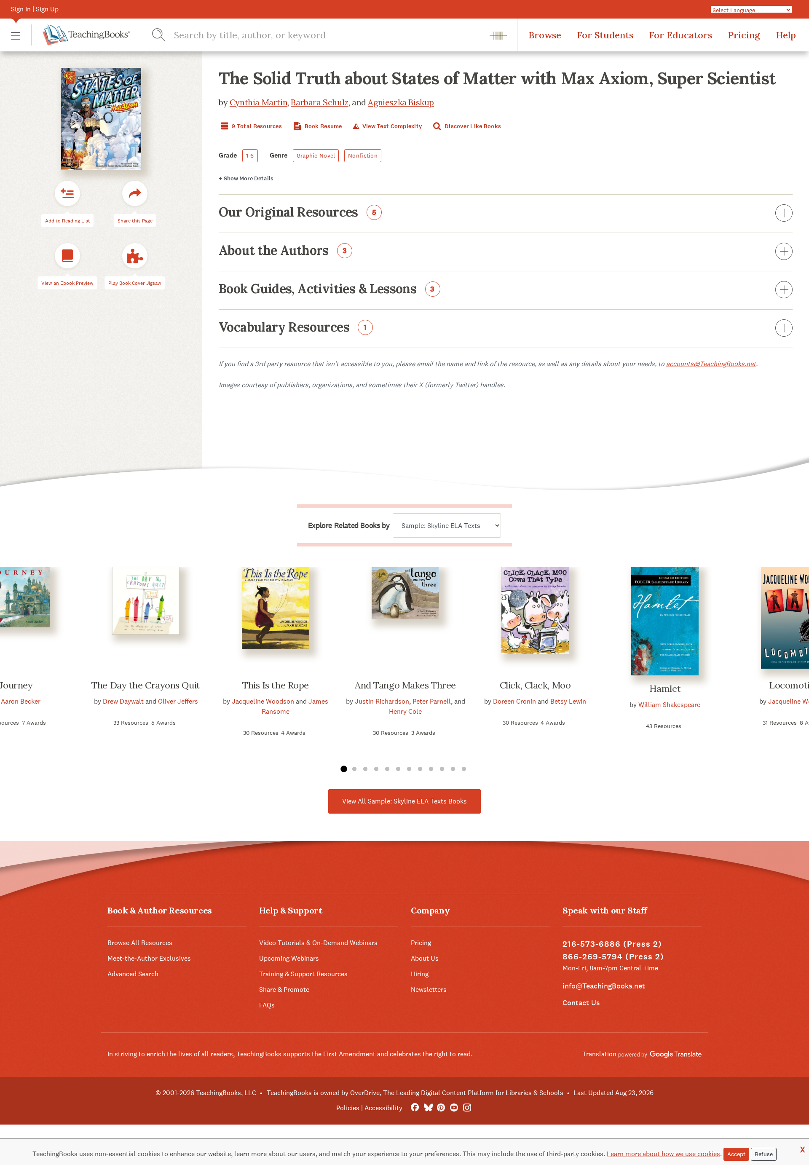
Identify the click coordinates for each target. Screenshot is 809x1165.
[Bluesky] (428, 1107)
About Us (425, 958)
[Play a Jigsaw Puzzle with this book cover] (134, 255)
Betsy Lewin (568, 701)
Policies (347, 1107)
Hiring (420, 973)
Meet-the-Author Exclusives (149, 958)
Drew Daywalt (123, 701)
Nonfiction (363, 155)
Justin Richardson (382, 701)
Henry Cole (405, 711)
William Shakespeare (669, 704)
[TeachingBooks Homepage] (80, 35)
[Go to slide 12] (464, 769)
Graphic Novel (316, 155)
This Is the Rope (275, 685)
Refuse (764, 1154)
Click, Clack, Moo (535, 685)
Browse (544, 35)
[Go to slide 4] (376, 769)
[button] (15, 35)
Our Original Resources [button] (298, 213)
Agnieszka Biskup (401, 102)
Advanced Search (132, 973)
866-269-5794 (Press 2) (613, 956)
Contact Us (581, 1002)
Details (246, 178)
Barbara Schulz (319, 102)
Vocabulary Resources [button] (293, 328)
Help (786, 35)
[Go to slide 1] (343, 769)
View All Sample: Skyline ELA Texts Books (404, 801)
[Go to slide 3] (365, 769)
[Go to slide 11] (453, 769)
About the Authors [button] (283, 251)
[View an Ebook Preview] (67, 255)
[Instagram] (467, 1107)
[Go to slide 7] (409, 769)
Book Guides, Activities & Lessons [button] (327, 289)
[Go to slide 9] (431, 769)
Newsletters (429, 989)
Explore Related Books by (348, 525)
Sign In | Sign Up (35, 9)
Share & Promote (284, 989)
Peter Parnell (432, 701)
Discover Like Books (472, 126)
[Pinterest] (441, 1107)
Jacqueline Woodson (263, 701)
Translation (600, 1054)
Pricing (744, 35)
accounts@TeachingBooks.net (711, 363)
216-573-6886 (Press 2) (612, 944)
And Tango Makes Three (405, 685)
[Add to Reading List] (67, 193)
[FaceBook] (415, 1107)
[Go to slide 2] (354, 769)
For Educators (680, 35)
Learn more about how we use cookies (663, 1153)
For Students (605, 35)
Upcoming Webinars (289, 958)
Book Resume (322, 126)
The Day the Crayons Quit (145, 685)
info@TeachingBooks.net (604, 986)
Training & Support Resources (303, 973)
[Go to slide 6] (398, 769)
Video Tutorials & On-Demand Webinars (318, 942)
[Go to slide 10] (442, 769)
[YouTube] (454, 1107)
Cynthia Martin (258, 102)
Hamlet (664, 688)
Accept (736, 1154)
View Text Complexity (391, 126)
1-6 (250, 155)
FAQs (267, 1005)
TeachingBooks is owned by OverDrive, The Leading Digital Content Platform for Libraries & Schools (415, 1092)
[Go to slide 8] (420, 769)
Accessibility (383, 1107)
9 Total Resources (256, 126)
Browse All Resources (139, 942)
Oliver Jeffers (178, 701)
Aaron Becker (20, 701)
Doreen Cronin (514, 701)
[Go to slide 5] (387, 769)
